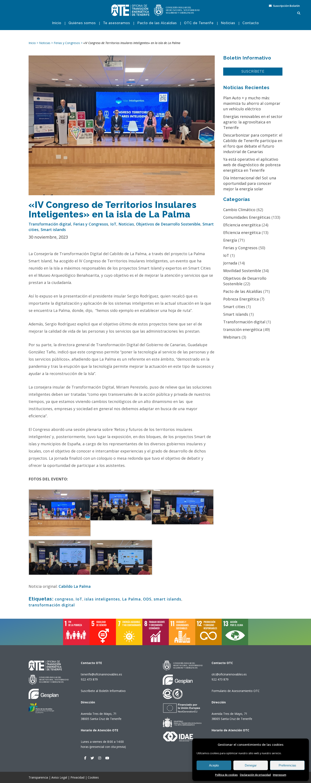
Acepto (214, 765)
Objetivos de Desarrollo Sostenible (168, 224)
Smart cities (234, 306)
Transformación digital (50, 224)
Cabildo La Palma (75, 586)
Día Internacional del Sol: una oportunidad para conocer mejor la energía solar (249, 183)
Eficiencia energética (242, 224)
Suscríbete (252, 71)
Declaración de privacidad (255, 775)
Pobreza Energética (241, 299)
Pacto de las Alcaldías (242, 291)
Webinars (232, 337)
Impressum (279, 775)
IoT (113, 224)
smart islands (167, 599)
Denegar (251, 765)
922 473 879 (89, 679)
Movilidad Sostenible (242, 270)
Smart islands (53, 229)
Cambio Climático (239, 209)
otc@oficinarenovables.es (229, 674)
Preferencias (287, 765)
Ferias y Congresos (90, 224)
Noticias (126, 224)
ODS (147, 599)
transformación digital (52, 604)
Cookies (93, 777)
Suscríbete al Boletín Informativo (103, 691)
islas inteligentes (102, 599)
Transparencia (38, 777)
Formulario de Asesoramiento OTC (236, 691)
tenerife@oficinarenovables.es (101, 674)
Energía (230, 240)
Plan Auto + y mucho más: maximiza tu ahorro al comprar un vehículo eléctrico (251, 103)
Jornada (230, 263)
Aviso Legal (59, 777)
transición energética (242, 329)
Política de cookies (226, 775)
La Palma (131, 599)
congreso (64, 599)
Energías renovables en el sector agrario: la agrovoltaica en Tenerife (252, 122)
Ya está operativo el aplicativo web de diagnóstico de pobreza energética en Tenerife (252, 165)
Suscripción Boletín (286, 5)
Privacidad (77, 777)
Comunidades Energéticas (246, 217)
